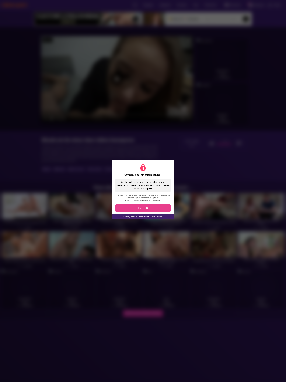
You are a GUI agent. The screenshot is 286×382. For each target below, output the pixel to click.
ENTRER (143, 208)
